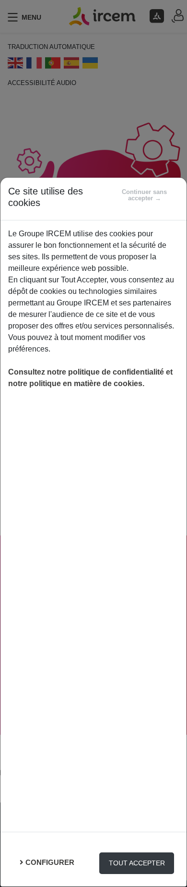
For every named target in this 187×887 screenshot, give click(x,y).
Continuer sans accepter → (144, 195)
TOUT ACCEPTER (137, 863)
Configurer (49, 862)
